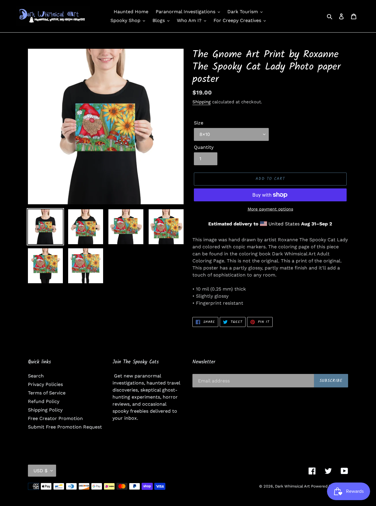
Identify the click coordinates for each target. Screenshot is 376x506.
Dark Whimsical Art (292, 486)
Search (36, 376)
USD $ (40, 470)
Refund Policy (43, 401)
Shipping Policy (45, 410)
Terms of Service (47, 393)
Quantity (204, 147)
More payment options (270, 209)
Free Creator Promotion (55, 418)
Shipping (201, 101)
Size (198, 123)
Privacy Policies (45, 384)
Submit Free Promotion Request (65, 427)
